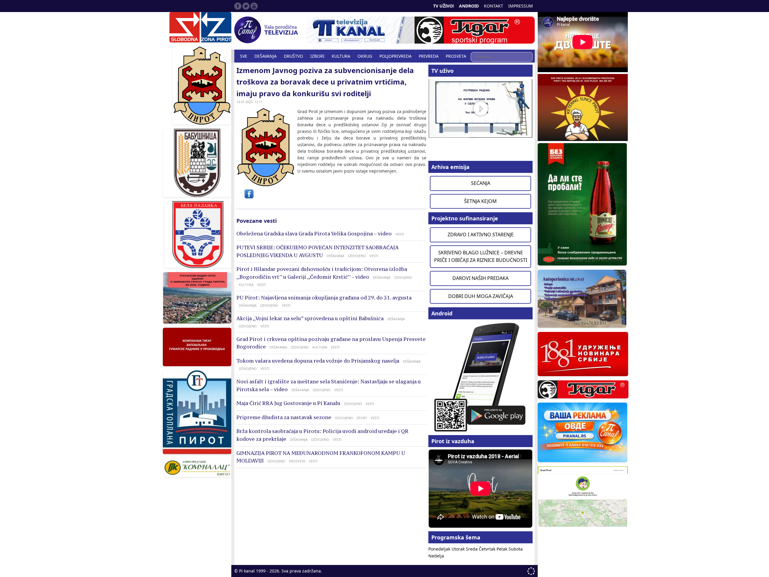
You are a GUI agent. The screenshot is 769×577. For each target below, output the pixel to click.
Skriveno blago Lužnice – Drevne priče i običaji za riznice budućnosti (480, 256)
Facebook (238, 6)
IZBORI (317, 56)
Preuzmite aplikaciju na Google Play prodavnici (480, 376)
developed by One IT (531, 571)
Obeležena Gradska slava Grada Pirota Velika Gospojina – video (314, 233)
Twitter (246, 6)
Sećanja (480, 183)
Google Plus (254, 6)
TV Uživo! (443, 6)
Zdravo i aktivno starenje (481, 234)
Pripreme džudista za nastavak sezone (283, 417)
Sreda (472, 549)
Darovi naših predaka (480, 278)
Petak (503, 549)
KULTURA (341, 56)
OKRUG (364, 56)
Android (469, 6)
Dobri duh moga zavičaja (480, 296)
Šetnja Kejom (480, 201)
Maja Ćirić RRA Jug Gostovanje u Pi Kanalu (288, 403)
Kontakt (493, 6)
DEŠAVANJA (265, 56)
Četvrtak (488, 549)
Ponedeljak (439, 549)
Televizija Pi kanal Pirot (267, 30)
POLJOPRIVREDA (395, 56)
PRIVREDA (429, 56)
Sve (243, 56)
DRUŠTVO (293, 56)
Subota (516, 549)
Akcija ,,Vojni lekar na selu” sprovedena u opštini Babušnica (310, 318)
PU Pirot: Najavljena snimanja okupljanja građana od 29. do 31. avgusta (324, 297)
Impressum (520, 6)
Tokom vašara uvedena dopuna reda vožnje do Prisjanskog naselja (317, 361)
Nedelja (436, 556)
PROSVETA (456, 56)
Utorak (458, 549)
